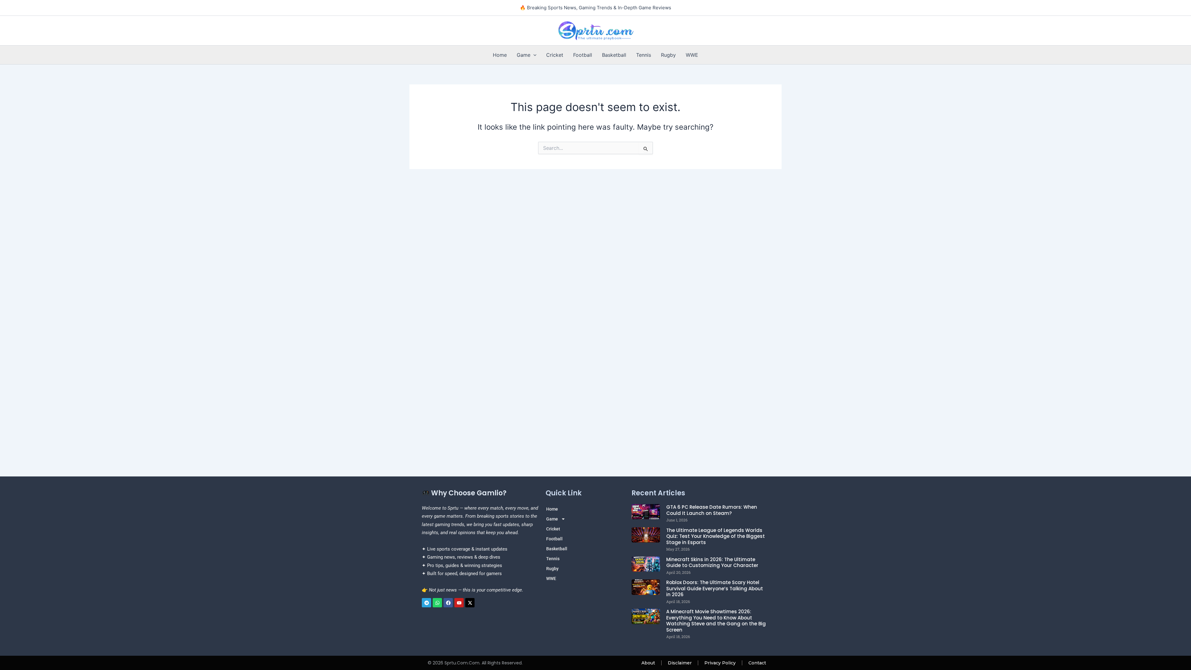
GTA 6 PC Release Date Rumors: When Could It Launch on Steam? (711, 510)
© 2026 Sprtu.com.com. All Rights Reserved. (475, 663)
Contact (757, 663)
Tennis (643, 55)
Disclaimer (680, 663)
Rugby (668, 55)
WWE (692, 55)
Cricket (554, 55)
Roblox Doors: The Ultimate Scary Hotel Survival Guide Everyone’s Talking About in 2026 (714, 588)
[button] (533, 55)
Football (582, 55)
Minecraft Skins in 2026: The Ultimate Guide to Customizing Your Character (712, 562)
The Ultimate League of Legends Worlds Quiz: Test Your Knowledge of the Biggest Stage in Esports (715, 536)
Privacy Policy (720, 663)
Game (523, 55)
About (648, 663)
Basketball (614, 55)
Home (500, 55)
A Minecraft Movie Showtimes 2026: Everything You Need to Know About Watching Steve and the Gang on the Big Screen (716, 620)
